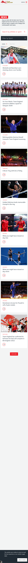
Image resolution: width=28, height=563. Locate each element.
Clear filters (12, 44)
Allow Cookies (22, 560)
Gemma (3, 44)
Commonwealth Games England (7, 2)
